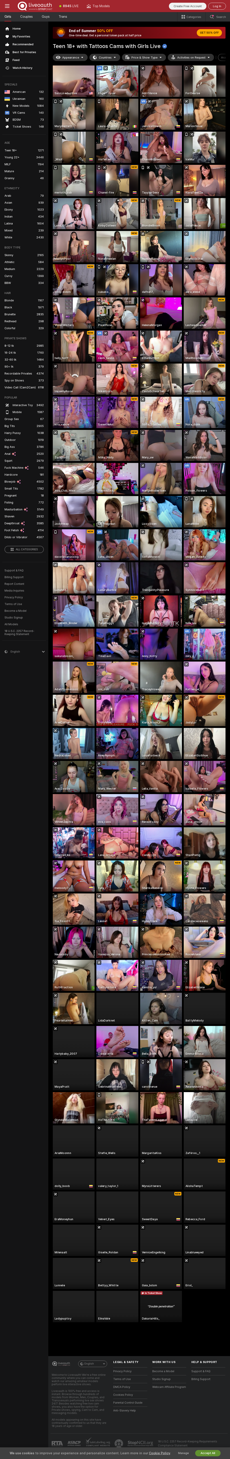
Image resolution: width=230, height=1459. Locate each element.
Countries (105, 57)
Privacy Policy (13, 597)
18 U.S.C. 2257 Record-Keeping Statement (19, 632)
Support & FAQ (14, 570)
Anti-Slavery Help (124, 1410)
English (89, 1363)
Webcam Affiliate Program (169, 1387)
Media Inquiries (14, 590)
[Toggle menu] (7, 6)
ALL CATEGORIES (27, 549)
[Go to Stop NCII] (141, 1443)
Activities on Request (191, 57)
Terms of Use (13, 604)
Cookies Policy (123, 1394)
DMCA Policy (121, 1387)
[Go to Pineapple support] (119, 1443)
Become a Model (15, 610)
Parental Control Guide (127, 1402)
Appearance (70, 57)
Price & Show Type (144, 57)
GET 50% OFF (209, 32)
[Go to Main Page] (34, 6)
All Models (11, 624)
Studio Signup (13, 617)
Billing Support (14, 577)
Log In (217, 6)
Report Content (14, 584)
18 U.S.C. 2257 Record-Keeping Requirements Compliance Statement (187, 1443)
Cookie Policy (159, 1453)
